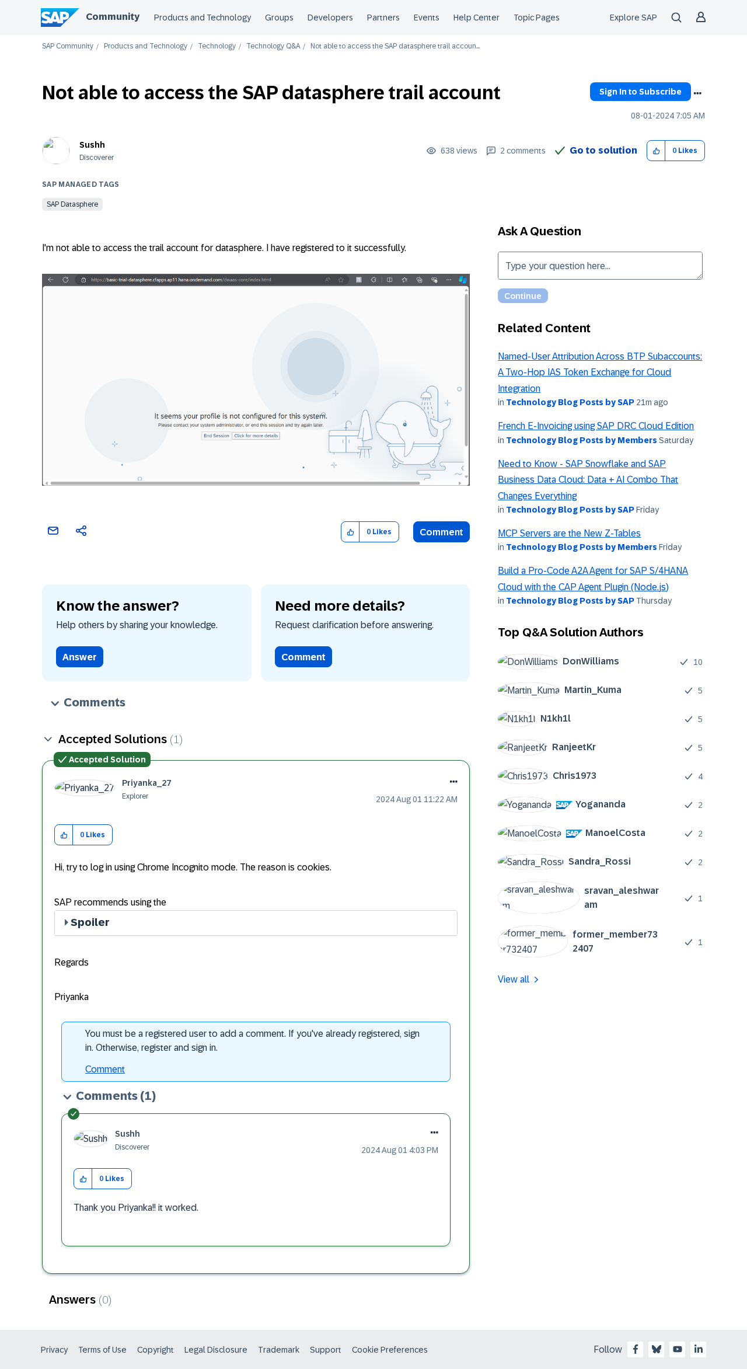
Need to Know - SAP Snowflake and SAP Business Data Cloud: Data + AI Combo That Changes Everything (588, 480)
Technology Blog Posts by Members (581, 440)
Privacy (54, 1349)
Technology (217, 46)
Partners (383, 17)
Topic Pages (537, 17)
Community (112, 17)
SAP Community (67, 46)
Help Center (476, 17)
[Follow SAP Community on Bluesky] (656, 1349)
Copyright (155, 1349)
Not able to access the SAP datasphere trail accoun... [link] (395, 46)
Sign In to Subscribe (640, 91)
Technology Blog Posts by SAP (570, 402)
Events (426, 17)
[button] (656, 151)
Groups (279, 17)
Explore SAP (633, 17)
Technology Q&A (273, 46)
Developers (330, 17)
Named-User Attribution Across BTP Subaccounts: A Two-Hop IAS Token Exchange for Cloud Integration (600, 372)
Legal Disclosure (215, 1349)
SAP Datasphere (72, 204)
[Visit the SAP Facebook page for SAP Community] (635, 1349)
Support (325, 1349)
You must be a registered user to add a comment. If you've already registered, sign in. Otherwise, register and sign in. (252, 1041)
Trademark (278, 1349)
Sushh (92, 144)
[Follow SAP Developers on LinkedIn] (698, 1349)
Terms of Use (102, 1349)
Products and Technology (202, 17)
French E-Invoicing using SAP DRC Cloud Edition (596, 426)
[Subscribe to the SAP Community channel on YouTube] (677, 1349)
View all (513, 979)
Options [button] (697, 93)
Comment (441, 532)
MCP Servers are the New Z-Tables (569, 533)
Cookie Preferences (390, 1349)
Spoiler (90, 922)
